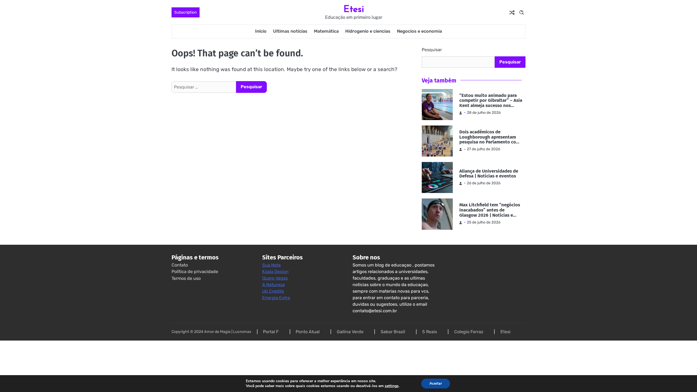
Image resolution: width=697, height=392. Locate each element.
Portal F (271, 331)
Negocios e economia (419, 31)
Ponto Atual (308, 331)
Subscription (185, 12)
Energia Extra (276, 297)
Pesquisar (432, 49)
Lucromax (242, 331)
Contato (180, 265)
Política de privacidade (195, 271)
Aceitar (435, 383)
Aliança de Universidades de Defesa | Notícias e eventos (488, 174)
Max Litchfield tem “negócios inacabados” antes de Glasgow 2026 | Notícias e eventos (489, 210)
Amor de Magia (217, 331)
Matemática (326, 31)
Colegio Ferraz (468, 331)
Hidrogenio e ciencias (367, 31)
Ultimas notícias (290, 31)
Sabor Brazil (393, 331)
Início (261, 31)
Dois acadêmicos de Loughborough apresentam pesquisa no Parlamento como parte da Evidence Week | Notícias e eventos (490, 137)
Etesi (354, 9)
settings (392, 386)
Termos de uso (186, 278)
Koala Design (275, 271)
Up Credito (273, 291)
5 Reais (429, 331)
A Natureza (273, 284)
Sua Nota (271, 265)
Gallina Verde (350, 331)
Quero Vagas (275, 278)
